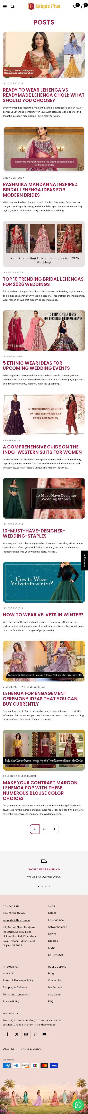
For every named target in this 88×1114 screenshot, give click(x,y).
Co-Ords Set (55, 955)
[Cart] (83, 6)
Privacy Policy (11, 1001)
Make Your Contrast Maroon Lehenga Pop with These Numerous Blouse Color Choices (40, 791)
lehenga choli (13, 83)
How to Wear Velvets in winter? (43, 615)
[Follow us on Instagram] (25, 1034)
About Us (8, 973)
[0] (75, 6)
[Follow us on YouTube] (44, 1034)
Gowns (52, 934)
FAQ (50, 1001)
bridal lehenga (14, 178)
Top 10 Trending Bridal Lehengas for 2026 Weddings (43, 282)
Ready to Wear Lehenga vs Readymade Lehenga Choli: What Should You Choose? (44, 95)
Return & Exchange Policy (18, 980)
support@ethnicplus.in (16, 920)
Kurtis (51, 948)
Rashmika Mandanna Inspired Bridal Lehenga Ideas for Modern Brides (40, 189)
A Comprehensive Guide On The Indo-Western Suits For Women (42, 449)
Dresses (53, 941)
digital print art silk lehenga (24, 687)
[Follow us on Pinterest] (35, 1034)
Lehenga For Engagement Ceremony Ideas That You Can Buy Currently (40, 698)
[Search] (12, 6)
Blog (51, 973)
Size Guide (54, 994)
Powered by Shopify (30, 1048)
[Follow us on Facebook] (7, 1034)
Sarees (52, 913)
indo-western (12, 356)
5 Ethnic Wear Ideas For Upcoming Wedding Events (36, 366)
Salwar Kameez (57, 927)
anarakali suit (13, 440)
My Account (55, 987)
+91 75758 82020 (14, 913)
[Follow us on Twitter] (16, 1034)
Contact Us (54, 980)
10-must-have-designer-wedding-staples (34, 533)
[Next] (54, 829)
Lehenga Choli (56, 920)
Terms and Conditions (16, 994)
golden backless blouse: (20, 776)
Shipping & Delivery (15, 987)
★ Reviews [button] (84, 560)
